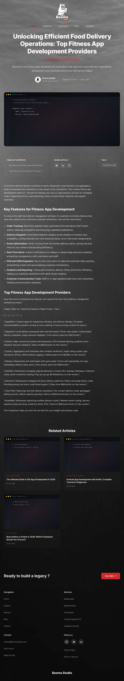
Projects (7, 606)
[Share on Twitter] (56, 165)
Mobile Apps (69, 599)
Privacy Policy (69, 650)
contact (90, 26)
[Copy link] (69, 165)
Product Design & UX (72, 619)
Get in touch (9, 649)
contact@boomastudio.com (15, 642)
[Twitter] (74, 642)
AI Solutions (69, 612)
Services (7, 612)
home (33, 26)
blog (76, 26)
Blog (6, 619)
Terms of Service (71, 657)
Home (6, 599)
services (62, 26)
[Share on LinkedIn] (63, 165)
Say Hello (109, 576)
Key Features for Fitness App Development (26, 165)
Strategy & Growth (71, 626)
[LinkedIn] (81, 642)
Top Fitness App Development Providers (25, 171)
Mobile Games (70, 606)
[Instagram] (66, 642)
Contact (7, 626)
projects (47, 26)
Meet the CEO (9, 655)
